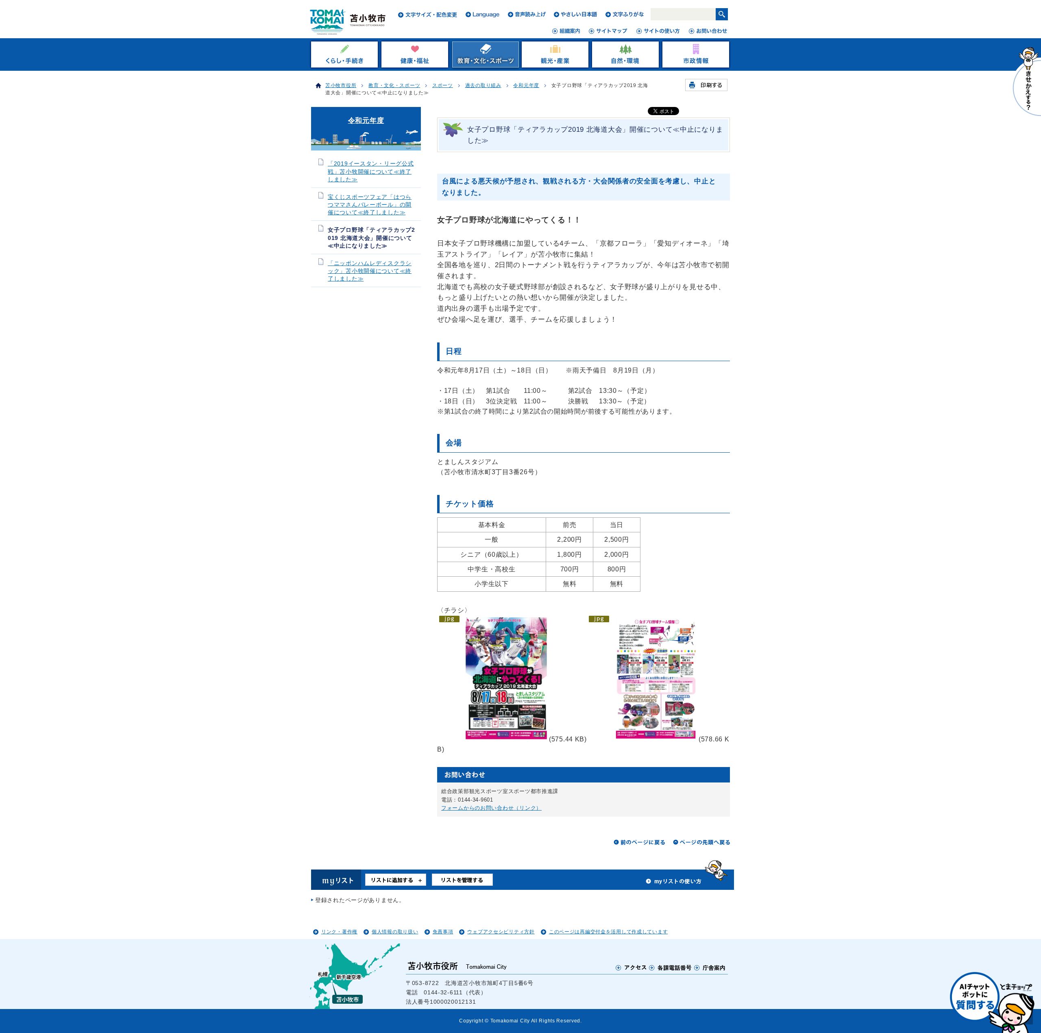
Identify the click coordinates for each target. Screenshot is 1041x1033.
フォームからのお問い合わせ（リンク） (491, 808)
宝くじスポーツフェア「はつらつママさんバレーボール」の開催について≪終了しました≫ (370, 205)
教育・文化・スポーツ (394, 85)
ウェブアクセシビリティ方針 (500, 931)
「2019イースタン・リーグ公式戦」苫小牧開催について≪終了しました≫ (371, 171)
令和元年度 (526, 85)
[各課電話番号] (670, 967)
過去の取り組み (483, 85)
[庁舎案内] (710, 967)
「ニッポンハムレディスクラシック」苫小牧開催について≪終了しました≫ (370, 271)
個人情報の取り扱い (395, 931)
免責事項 (443, 931)
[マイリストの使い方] (673, 883)
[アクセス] (631, 967)
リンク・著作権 (339, 931)
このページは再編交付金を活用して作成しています (608, 931)
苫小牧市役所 (340, 85)
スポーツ (442, 85)
